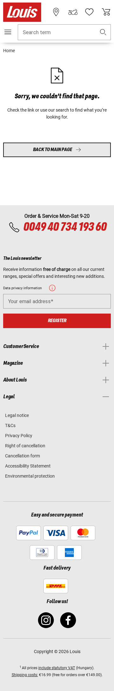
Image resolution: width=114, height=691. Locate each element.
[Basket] (106, 12)
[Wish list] (89, 12)
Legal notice (17, 415)
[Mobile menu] (8, 32)
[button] (103, 32)
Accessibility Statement (28, 465)
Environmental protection (30, 476)
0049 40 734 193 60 (64, 227)
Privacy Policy (18, 435)
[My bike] (73, 12)
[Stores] (56, 12)
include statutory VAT (56, 668)
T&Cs (10, 425)
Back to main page (52, 149)
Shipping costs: (25, 675)
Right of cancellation (25, 445)
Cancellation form (22, 455)
